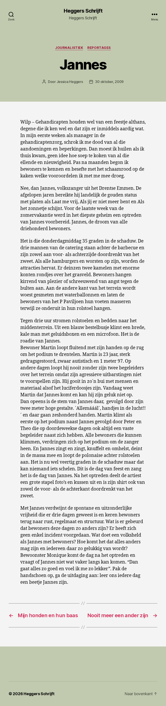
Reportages (99, 48)
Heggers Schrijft (83, 10)
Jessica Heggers (70, 81)
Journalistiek (69, 48)
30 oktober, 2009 (109, 81)
